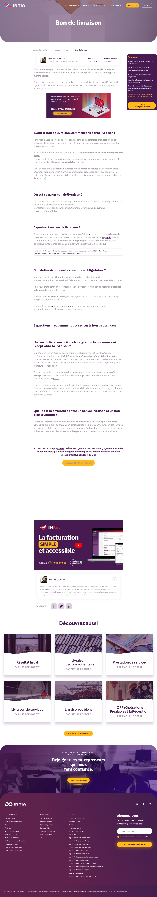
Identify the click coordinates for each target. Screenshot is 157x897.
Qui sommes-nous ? (75, 821)
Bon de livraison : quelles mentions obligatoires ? (139, 75)
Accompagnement (46, 824)
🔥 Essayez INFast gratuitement (142, 105)
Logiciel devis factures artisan (78, 844)
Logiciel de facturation (42, 50)
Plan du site (72, 834)
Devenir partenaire (74, 828)
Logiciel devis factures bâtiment (79, 837)
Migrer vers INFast (46, 821)
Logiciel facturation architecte (78, 841)
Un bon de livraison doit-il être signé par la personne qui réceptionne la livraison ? (140, 88)
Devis (6, 824)
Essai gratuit (132, 5)
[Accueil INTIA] (15, 804)
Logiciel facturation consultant (78, 860)
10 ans (56, 378)
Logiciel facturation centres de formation (82, 863)
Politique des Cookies (120, 891)
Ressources (58, 50)
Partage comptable (11, 844)
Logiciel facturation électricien (78, 853)
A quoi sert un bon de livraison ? (138, 71)
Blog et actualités (46, 834)
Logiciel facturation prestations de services (83, 857)
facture (92, 234)
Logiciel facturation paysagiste (79, 869)
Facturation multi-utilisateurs (14, 847)
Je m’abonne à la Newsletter (135, 844)
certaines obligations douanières (56, 253)
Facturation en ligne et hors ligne (15, 841)
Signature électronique (13, 831)
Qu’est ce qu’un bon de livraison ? (139, 67)
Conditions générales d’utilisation (49, 891)
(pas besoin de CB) (78, 784)
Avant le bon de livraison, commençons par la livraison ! (141, 63)
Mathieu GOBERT (58, 59)
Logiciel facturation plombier (78, 850)
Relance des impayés (12, 837)
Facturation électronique (13, 821)
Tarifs (105, 5)
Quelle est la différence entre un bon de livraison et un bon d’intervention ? (141, 96)
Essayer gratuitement (78, 780)
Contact (71, 824)
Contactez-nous (67, 891)
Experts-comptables (75, 873)
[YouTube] (150, 804)
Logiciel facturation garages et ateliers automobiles (85, 866)
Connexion (147, 5)
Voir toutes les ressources (78, 733)
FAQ (41, 837)
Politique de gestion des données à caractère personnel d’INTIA (93, 891)
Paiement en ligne (11, 834)
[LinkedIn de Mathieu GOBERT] (114, 579)
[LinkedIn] (137, 804)
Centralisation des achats (13, 850)
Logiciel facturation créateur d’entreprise (82, 876)
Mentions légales (32, 891)
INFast (60, 448)
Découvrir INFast (10, 818)
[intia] (14, 5)
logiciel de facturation (62, 306)
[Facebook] (143, 804)
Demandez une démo (47, 818)
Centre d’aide (45, 828)
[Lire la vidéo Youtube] (78, 545)
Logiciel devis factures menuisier (79, 847)
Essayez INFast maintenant (78, 462)
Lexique (69, 50)
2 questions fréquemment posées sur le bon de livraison (141, 81)
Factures (8, 828)
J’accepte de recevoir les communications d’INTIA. (135, 837)
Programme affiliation (76, 831)
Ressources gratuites (47, 831)
